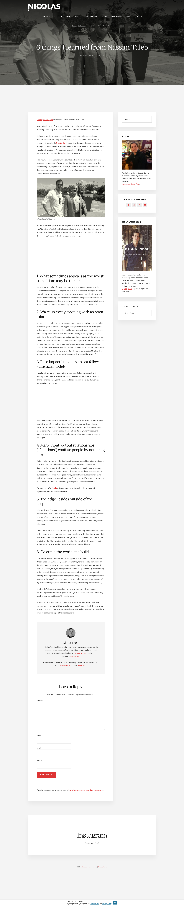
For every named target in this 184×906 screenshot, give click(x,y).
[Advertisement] (92, 96)
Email (39, 748)
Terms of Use (92, 867)
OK (115, 903)
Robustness (82, 666)
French (130, 289)
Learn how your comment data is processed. (86, 790)
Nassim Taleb (62, 143)
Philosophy (82, 26)
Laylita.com (74, 656)
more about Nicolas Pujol (130, 184)
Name (39, 735)
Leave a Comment (96, 56)
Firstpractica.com (80, 653)
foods (54, 488)
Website (39, 760)
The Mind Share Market (65, 666)
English (124, 289)
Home (74, 26)
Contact (84, 867)
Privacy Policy (102, 867)
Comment (40, 700)
